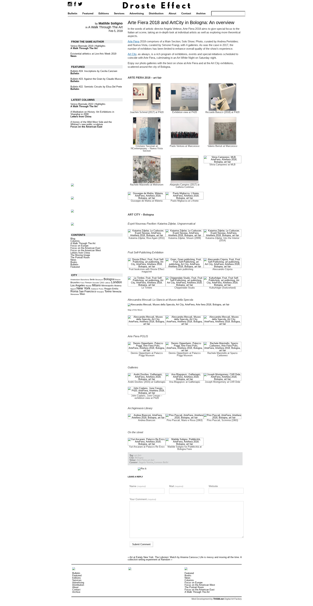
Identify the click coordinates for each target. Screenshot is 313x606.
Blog (72, 238)
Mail (176, 486)
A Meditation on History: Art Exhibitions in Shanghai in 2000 (92, 113)
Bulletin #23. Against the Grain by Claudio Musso (96, 79)
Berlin (92, 279)
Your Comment (143, 499)
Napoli (73, 289)
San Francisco (87, 291)
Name (138, 486)
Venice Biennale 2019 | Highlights (87, 46)
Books (73, 262)
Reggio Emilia (111, 288)
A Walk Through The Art (105, 27)
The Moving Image (80, 255)
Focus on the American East (86, 126)
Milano (96, 285)
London (116, 282)
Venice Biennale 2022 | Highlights (87, 104)
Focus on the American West (85, 250)
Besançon (99, 280)
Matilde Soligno (111, 23)
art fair (137, 455)
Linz (102, 282)
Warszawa (74, 294)
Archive (201, 13)
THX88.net (218, 599)
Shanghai (100, 292)
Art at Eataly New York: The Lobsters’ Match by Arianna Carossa (164, 557)
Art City (132, 54)
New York (83, 288)
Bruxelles (75, 282)
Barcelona (85, 280)
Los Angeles (77, 285)
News (73, 56)
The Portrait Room (80, 257)
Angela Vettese (146, 462)
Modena (117, 286)
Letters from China (80, 116)
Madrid (88, 286)
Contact (186, 13)
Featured (87, 13)
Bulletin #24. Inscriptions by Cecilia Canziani (93, 71)
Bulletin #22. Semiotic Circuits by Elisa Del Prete (96, 86)
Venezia (116, 291)
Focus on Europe (79, 245)
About (172, 13)
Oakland (94, 289)
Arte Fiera (133, 41)
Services (119, 13)
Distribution (156, 13)
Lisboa (107, 283)
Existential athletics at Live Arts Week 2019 (93, 53)
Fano (82, 283)
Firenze (88, 282)
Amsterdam (75, 280)
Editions (104, 13)
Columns (75, 241)
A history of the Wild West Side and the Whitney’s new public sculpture (91, 123)
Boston (117, 280)
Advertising (137, 13)
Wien (82, 294)
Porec (101, 289)
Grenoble (95, 283)
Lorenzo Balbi (161, 462)
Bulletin (72, 13)
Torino (108, 291)
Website (213, 486)
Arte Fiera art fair (146, 460)
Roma (74, 291)
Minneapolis (107, 285)
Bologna (139, 457)
